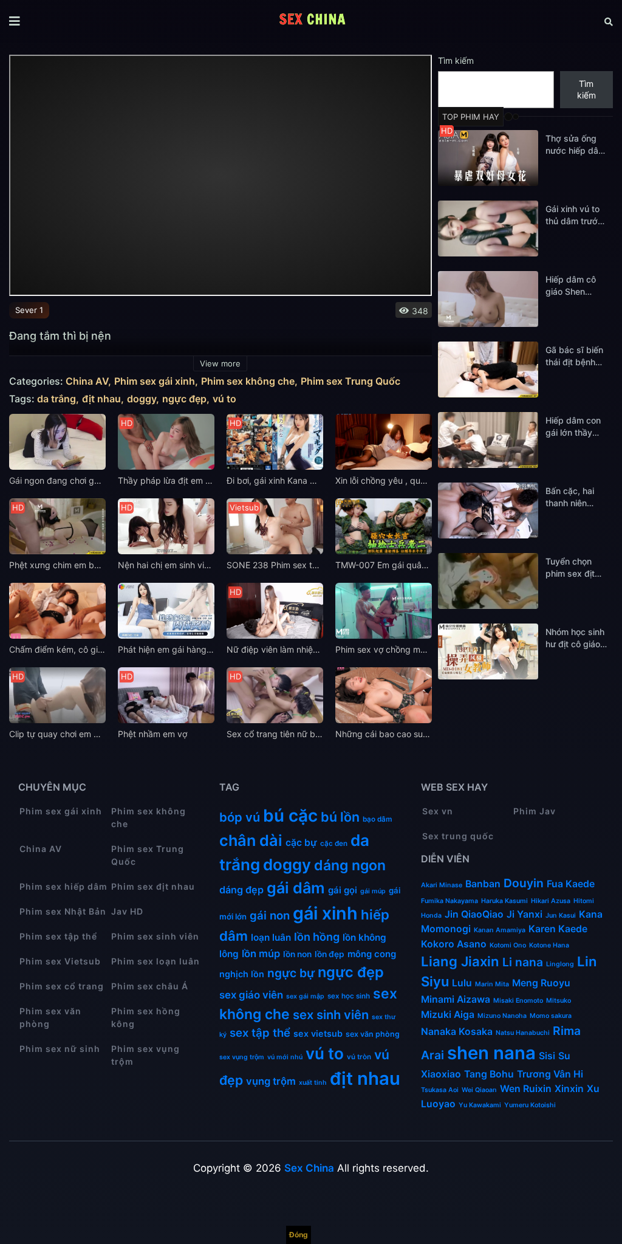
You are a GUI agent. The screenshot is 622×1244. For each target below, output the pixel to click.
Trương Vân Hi (550, 1074)
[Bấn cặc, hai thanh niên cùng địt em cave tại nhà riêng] (488, 510)
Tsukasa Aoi (440, 1090)
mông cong (371, 954)
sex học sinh (348, 996)
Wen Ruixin (526, 1089)
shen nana (491, 1053)
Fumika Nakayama (449, 901)
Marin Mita (492, 984)
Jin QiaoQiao (474, 914)
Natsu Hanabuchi (523, 1033)
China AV (87, 381)
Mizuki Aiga (447, 1014)
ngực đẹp (184, 399)
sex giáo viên (251, 995)
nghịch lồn (241, 974)
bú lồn (340, 817)
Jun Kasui (560, 915)
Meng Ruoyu (541, 983)
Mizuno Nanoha (502, 1016)
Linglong (560, 964)
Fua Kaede (571, 884)
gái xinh (325, 913)
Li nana (522, 962)
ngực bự (291, 973)
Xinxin (569, 1089)
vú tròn (359, 1057)
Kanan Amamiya (499, 930)
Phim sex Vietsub (60, 961)
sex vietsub (318, 1033)
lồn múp (261, 953)
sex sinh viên (331, 1014)
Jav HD (127, 911)
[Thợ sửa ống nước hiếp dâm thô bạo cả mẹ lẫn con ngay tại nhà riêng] (488, 158)
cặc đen (333, 843)
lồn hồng (317, 936)
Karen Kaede (557, 929)
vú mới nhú (284, 1057)
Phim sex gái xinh (154, 381)
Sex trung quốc (458, 836)
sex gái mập (305, 996)
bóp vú (239, 817)
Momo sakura (551, 1016)
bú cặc (290, 815)
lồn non (297, 954)
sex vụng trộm (241, 1057)
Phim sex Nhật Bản (62, 911)
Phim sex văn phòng (50, 1017)
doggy (141, 399)
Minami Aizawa (455, 999)
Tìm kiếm (456, 60)
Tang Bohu (489, 1074)
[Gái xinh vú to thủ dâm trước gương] (488, 228)
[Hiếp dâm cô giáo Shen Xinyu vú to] (488, 299)
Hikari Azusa (550, 901)
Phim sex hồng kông (145, 1017)
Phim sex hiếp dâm (63, 886)
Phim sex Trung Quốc (350, 381)
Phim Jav (534, 811)
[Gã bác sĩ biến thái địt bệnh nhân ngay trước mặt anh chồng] (488, 369)
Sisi (547, 1056)
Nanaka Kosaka (457, 1031)
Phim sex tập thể (58, 936)
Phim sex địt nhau (153, 886)
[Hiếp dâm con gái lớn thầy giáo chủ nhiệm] (488, 440)
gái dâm (296, 888)
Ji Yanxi (524, 914)
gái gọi (342, 890)
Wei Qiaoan (479, 1090)
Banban (483, 884)
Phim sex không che (248, 381)
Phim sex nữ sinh (59, 1048)
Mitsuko (558, 1001)
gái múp (373, 891)
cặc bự (301, 842)
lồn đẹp (329, 954)
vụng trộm (271, 1081)
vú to (224, 399)
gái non (270, 915)
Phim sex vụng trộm (145, 1055)
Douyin (524, 883)
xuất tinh (313, 1083)
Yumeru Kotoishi (530, 1105)
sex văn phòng (373, 1034)
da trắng (56, 399)
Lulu (462, 983)
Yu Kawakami (480, 1105)
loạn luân (271, 937)
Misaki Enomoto (518, 1001)
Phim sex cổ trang (61, 986)
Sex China (309, 1168)
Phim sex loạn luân (155, 961)
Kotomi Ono (508, 945)
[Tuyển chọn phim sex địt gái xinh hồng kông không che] (488, 581)
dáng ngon (350, 865)
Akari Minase (441, 885)
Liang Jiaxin (460, 961)
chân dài (250, 840)
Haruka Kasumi (504, 901)
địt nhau (101, 399)
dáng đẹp (241, 890)
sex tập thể (260, 1032)
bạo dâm (377, 819)
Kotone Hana (549, 945)
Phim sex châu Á (149, 986)
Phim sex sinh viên (155, 936)
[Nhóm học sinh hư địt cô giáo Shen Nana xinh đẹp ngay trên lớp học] (488, 651)
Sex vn (437, 811)
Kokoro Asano (454, 944)
